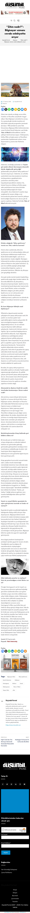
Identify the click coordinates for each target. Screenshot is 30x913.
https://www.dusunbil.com (13, 725)
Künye (15, 890)
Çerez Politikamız (6, 872)
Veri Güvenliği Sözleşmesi (9, 869)
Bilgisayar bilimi (11, 676)
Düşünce (5, 103)
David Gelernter (7, 680)
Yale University (12, 641)
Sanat (21, 683)
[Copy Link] (15, 109)
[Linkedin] (12, 109)
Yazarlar (15, 901)
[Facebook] (2, 109)
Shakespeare (6, 686)
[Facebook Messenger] (22, 109)
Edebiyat (17, 680)
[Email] (18, 109)
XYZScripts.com (23, 912)
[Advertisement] (15, 62)
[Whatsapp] (9, 109)
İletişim (15, 892)
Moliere (14, 683)
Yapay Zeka (6, 690)
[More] (25, 109)
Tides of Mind (16, 686)
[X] (5, 109)
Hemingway (6, 683)
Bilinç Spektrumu (23, 676)
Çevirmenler (15, 898)
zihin (14, 690)
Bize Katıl (15, 895)
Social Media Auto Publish (9, 912)
